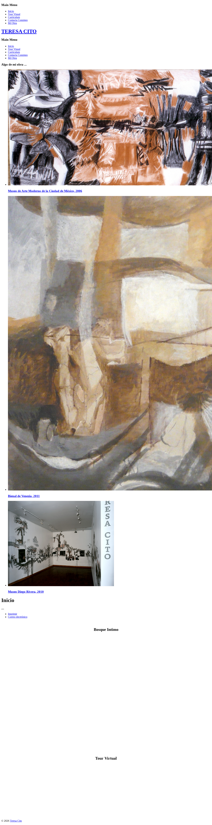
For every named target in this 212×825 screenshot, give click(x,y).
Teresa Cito (16, 820)
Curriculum (14, 17)
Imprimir (12, 613)
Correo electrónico (17, 616)
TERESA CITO (19, 31)
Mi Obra (12, 23)
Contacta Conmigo (18, 20)
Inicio (11, 11)
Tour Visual (14, 14)
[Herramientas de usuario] (2, 609)
